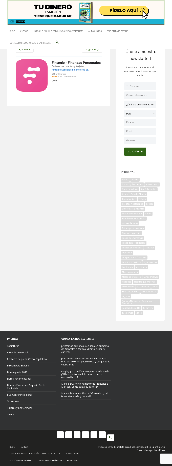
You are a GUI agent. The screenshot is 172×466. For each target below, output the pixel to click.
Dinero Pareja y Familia (133, 208)
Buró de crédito (148, 189)
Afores (125, 179)
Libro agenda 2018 (17, 372)
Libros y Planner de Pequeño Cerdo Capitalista (58, 31)
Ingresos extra (150, 262)
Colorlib (161, 447)
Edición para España (117, 31)
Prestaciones (128, 286)
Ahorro (135, 179)
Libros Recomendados (19, 378)
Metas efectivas (151, 276)
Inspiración (127, 267)
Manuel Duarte (69, 383)
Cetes (124, 194)
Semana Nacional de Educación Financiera (137, 302)
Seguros (126, 296)
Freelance (149, 247)
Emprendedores (130, 223)
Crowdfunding (129, 199)
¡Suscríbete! (135, 151)
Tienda (10, 414)
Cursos (24, 31)
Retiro (155, 286)
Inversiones (141, 267)
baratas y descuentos (132, 184)
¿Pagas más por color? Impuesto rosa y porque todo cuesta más (85, 361)
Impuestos (127, 252)
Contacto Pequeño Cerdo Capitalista (30, 42)
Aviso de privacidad (17, 352)
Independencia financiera (134, 257)
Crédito (142, 199)
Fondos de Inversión (132, 247)
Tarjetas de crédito (131, 308)
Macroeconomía (130, 272)
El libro (148, 213)
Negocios (126, 281)
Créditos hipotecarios (132, 203)
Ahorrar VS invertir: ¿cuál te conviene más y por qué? (84, 395)
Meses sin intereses (131, 276)
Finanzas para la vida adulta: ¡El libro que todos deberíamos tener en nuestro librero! (85, 374)
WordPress (159, 450)
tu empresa (127, 312)
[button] (57, 43)
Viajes (139, 312)
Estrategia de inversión (133, 228)
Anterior (25, 49)
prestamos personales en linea (78, 345)
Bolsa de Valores (130, 189)
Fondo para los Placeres (133, 242)
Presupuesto (143, 286)
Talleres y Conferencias (19, 407)
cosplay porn (68, 371)
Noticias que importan (145, 281)
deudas (149, 203)
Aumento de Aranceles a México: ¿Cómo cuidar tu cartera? (85, 349)
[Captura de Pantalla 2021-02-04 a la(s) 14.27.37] (59, 76)
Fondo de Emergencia (132, 238)
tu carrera (148, 308)
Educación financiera (132, 213)
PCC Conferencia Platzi (19, 394)
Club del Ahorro (138, 194)
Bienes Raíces (152, 184)
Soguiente (91, 49)
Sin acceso (13, 401)
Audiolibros (95, 31)
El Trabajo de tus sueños (133, 218)
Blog (12, 31)
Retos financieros (130, 291)
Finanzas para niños (131, 233)
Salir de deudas (149, 291)
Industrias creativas (131, 262)
